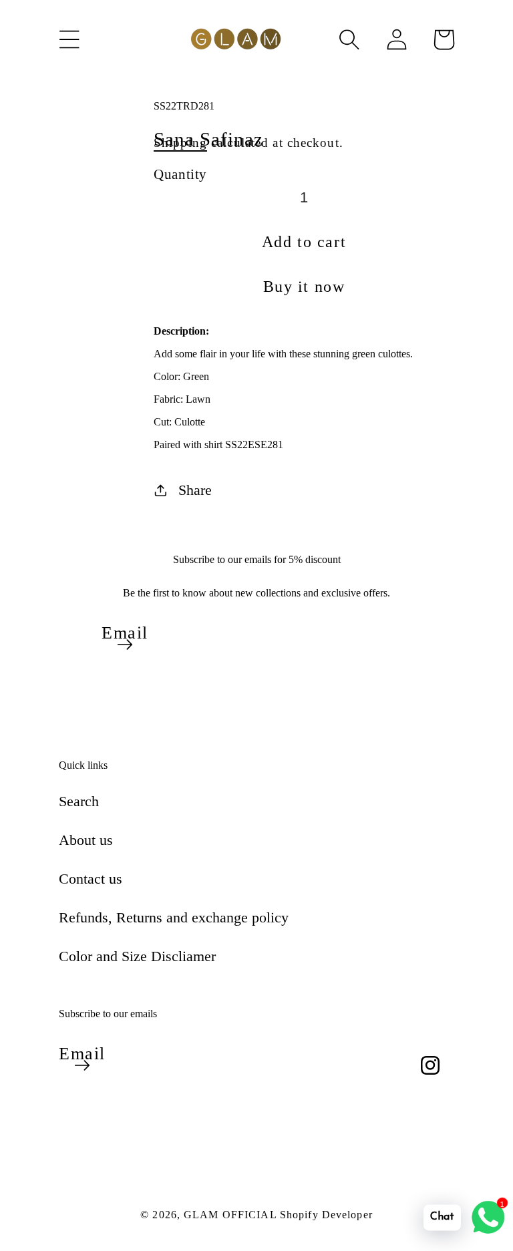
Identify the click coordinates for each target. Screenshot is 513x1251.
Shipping (180, 143)
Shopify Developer (326, 1214)
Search (79, 801)
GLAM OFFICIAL (232, 1214)
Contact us (90, 878)
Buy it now (304, 286)
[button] (69, 39)
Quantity (180, 174)
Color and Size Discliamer (137, 956)
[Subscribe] (125, 644)
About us (86, 840)
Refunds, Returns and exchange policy (174, 917)
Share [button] (195, 490)
